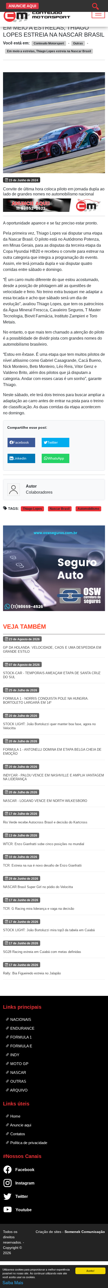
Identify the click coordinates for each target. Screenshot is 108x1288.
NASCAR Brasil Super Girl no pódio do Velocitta (38, 887)
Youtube (18, 1210)
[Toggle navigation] (98, 13)
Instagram (17, 1183)
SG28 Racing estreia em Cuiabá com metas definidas (42, 952)
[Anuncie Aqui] (54, 205)
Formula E (20, 1046)
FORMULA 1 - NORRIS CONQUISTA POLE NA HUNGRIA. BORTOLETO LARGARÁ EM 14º (46, 700)
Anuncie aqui (20, 1125)
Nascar (17, 1072)
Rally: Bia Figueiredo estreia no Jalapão (32, 973)
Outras (17, 1081)
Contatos (17, 1134)
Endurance (21, 1028)
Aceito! (90, 1271)
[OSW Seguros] (54, 568)
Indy (14, 1055)
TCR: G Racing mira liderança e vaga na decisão (38, 909)
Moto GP (18, 1064)
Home (14, 1116)
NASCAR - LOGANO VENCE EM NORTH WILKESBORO (45, 801)
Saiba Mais (13, 1282)
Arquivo (18, 1090)
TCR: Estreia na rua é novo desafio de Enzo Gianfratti (42, 865)
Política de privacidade (28, 1143)
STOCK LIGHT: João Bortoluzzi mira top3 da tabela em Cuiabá (49, 930)
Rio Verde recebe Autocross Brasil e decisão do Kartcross (45, 822)
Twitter (17, 1196)
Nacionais (20, 1019)
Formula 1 (20, 1037)
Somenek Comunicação (85, 1232)
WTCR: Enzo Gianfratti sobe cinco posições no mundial (43, 844)
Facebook (17, 1170)
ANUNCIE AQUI (22, 6)
